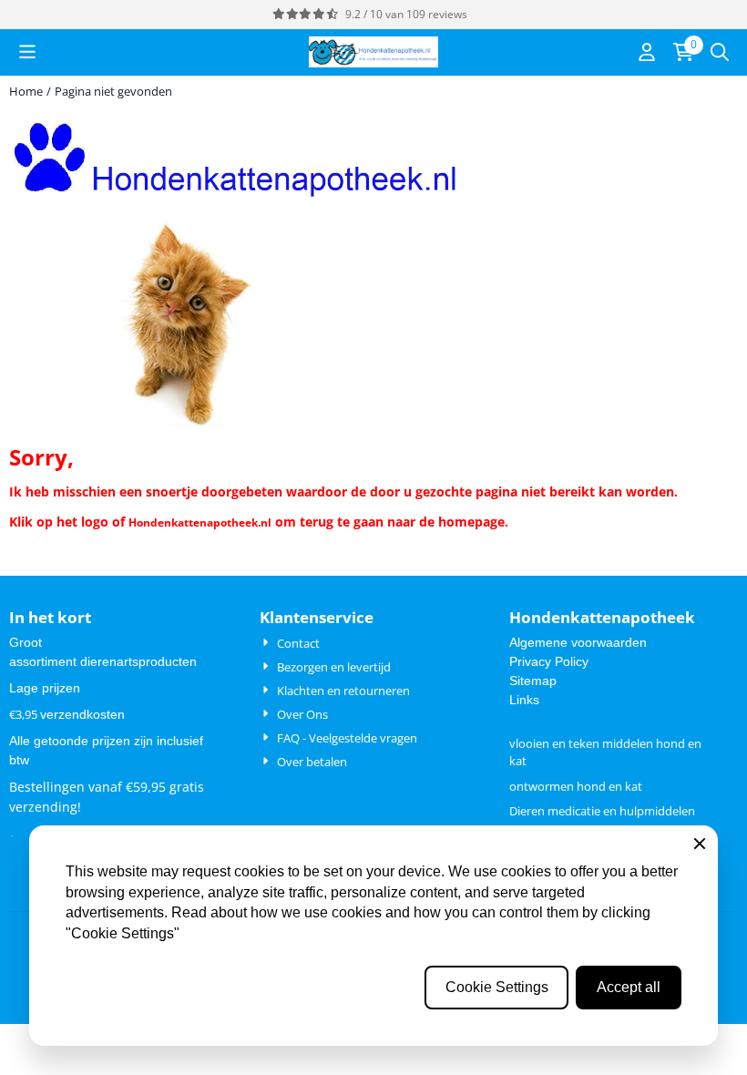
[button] (27, 52)
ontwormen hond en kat (575, 786)
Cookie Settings (496, 987)
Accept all (628, 987)
